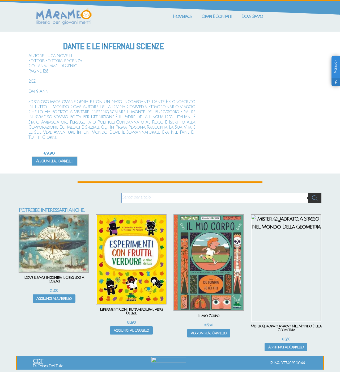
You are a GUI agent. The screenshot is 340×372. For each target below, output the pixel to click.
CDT (38, 361)
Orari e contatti (217, 16)
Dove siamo (252, 16)
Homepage (182, 16)
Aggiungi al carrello (54, 161)
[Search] (314, 198)
